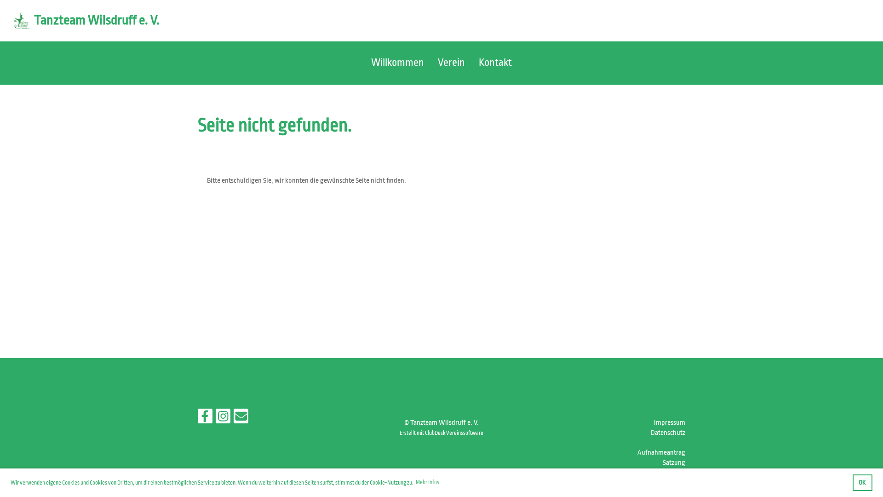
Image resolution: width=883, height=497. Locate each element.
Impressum (669, 423)
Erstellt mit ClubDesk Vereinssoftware (441, 433)
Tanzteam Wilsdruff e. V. (97, 20)
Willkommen (397, 63)
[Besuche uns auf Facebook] (205, 419)
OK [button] (862, 482)
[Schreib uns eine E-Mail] (241, 419)
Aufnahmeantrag (661, 453)
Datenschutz (668, 433)
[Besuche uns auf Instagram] (223, 419)
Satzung (674, 463)
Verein (451, 63)
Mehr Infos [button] (427, 482)
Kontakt (495, 63)
